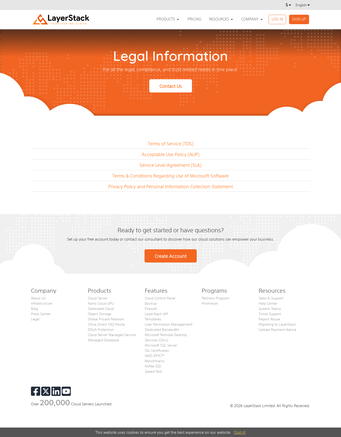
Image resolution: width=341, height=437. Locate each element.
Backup (151, 303)
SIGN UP (299, 18)
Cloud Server (98, 298)
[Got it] (240, 432)
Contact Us (171, 86)
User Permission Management (168, 324)
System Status (270, 308)
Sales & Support (271, 298)
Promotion (210, 303)
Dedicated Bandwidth (162, 329)
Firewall (151, 308)
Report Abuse (269, 319)
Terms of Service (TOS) (170, 143)
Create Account (170, 256)
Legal (35, 319)
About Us (38, 298)
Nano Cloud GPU (101, 303)
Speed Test (153, 371)
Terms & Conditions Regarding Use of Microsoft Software (170, 175)
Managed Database (103, 340)
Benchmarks (155, 360)
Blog (34, 308)
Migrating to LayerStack (277, 324)
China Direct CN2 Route (106, 324)
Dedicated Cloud (101, 308)
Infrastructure (41, 303)
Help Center (268, 303)
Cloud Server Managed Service (112, 334)
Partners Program (215, 298)
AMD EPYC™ (155, 355)
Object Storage (99, 313)
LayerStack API (156, 313)
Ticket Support (270, 313)
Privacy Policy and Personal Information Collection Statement (170, 186)
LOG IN (277, 18)
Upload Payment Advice (277, 329)
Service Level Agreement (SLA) (170, 165)
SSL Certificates (157, 350)
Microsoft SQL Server (161, 345)
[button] (168, 19)
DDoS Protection (101, 329)
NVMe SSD (153, 366)
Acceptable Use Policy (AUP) (170, 154)
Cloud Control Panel (160, 298)
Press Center (41, 313)
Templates (153, 319)
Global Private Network (106, 319)
